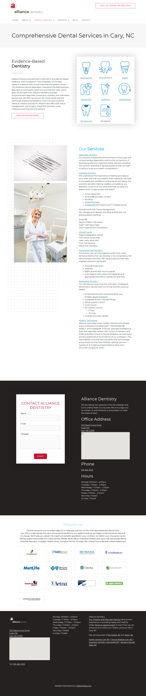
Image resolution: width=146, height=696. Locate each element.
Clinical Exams (85, 232)
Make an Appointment (27, 115)
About (25, 20)
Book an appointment (105, 625)
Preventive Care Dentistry (91, 250)
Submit (40, 456)
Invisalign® (90, 205)
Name (23, 413)
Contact (86, 20)
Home (15, 20)
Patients (62, 20)
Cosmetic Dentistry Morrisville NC (104, 642)
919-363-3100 (87, 470)
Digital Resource (83, 686)
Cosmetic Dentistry (87, 173)
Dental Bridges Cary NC (122, 640)
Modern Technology (88, 320)
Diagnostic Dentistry (88, 155)
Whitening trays (92, 202)
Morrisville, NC (114, 635)
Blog (75, 20)
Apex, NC (129, 635)
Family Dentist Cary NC (99, 640)
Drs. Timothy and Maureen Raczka (104, 620)
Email (23, 424)
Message (25, 434)
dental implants (100, 297)
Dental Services (43, 20)
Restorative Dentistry (88, 281)
